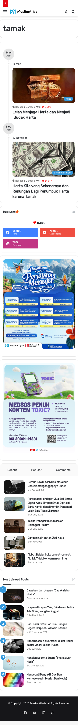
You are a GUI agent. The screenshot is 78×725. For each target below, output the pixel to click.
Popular (36, 470)
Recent (12, 470)
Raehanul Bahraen (25, 106)
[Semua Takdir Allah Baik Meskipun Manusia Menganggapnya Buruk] (14, 487)
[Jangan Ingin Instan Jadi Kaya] (14, 543)
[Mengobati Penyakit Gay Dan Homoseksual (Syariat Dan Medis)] (13, 680)
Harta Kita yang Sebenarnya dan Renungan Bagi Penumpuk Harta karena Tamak (40, 191)
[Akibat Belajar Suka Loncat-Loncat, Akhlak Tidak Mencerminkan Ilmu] (14, 560)
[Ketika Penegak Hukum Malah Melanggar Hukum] (14, 526)
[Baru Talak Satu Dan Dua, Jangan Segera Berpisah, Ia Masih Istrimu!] (13, 629)
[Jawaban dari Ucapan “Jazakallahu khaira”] (13, 596)
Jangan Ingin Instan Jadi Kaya (46, 537)
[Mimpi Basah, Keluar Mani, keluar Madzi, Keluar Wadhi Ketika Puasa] (13, 646)
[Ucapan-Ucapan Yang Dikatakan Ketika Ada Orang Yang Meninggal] (13, 612)
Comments (63, 470)
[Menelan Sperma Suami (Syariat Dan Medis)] (13, 663)
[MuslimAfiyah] (24, 11)
